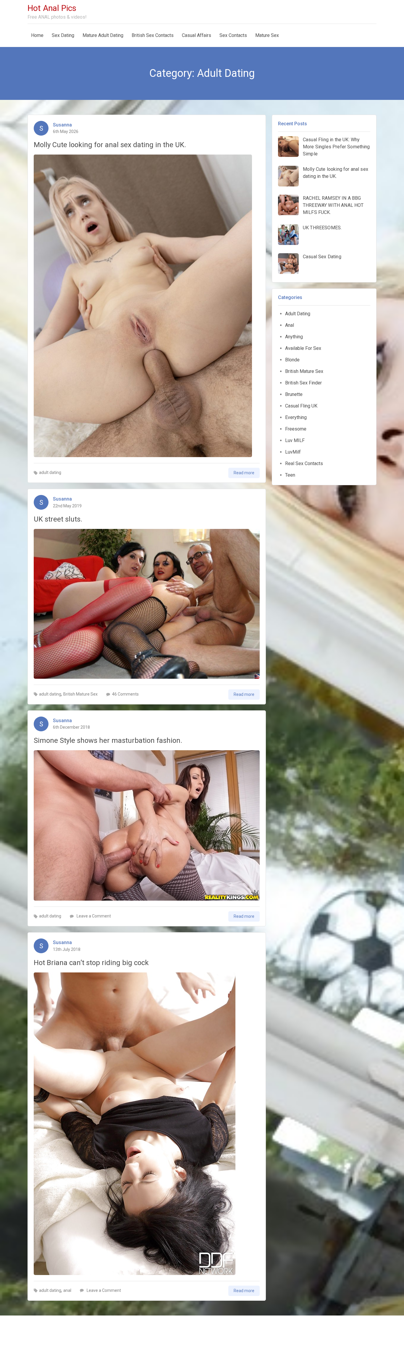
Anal (289, 325)
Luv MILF (295, 440)
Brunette (294, 394)
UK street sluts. (58, 519)
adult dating (50, 472)
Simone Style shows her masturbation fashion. (108, 740)
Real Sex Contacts (304, 463)
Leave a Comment (93, 916)
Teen (290, 475)
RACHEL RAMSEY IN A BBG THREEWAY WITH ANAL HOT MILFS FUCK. (333, 205)
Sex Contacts (233, 35)
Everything (296, 417)
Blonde (292, 360)
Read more (244, 472)
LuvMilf (293, 452)
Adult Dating (297, 313)
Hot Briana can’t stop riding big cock (91, 963)
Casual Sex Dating (322, 256)
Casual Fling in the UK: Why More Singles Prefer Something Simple (336, 147)
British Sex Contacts (153, 35)
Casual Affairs (196, 35)
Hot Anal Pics (52, 8)
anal (67, 1290)
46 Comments (125, 694)
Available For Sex (303, 348)
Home (37, 35)
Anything (294, 337)
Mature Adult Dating (103, 35)
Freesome (295, 429)
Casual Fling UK (301, 406)
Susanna (62, 125)
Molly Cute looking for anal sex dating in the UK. (110, 145)
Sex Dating (63, 35)
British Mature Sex (80, 694)
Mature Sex (267, 35)
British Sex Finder (303, 383)
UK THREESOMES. (322, 227)
